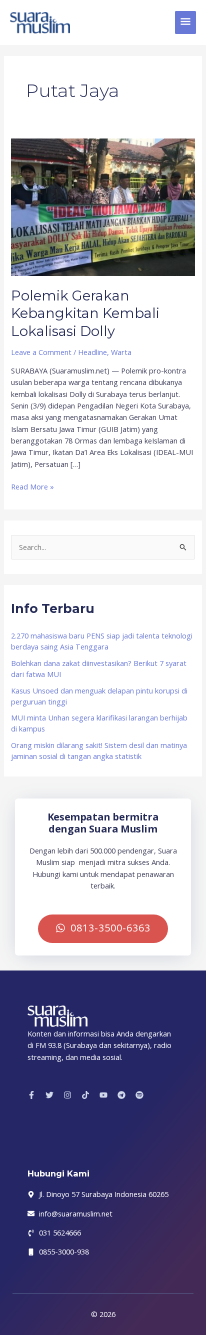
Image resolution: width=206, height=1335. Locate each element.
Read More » (32, 486)
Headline (92, 352)
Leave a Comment (41, 352)
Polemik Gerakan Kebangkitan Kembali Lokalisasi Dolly (85, 314)
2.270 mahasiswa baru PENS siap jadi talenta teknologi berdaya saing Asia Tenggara (101, 641)
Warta (121, 352)
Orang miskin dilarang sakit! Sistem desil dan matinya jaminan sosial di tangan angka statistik (99, 750)
